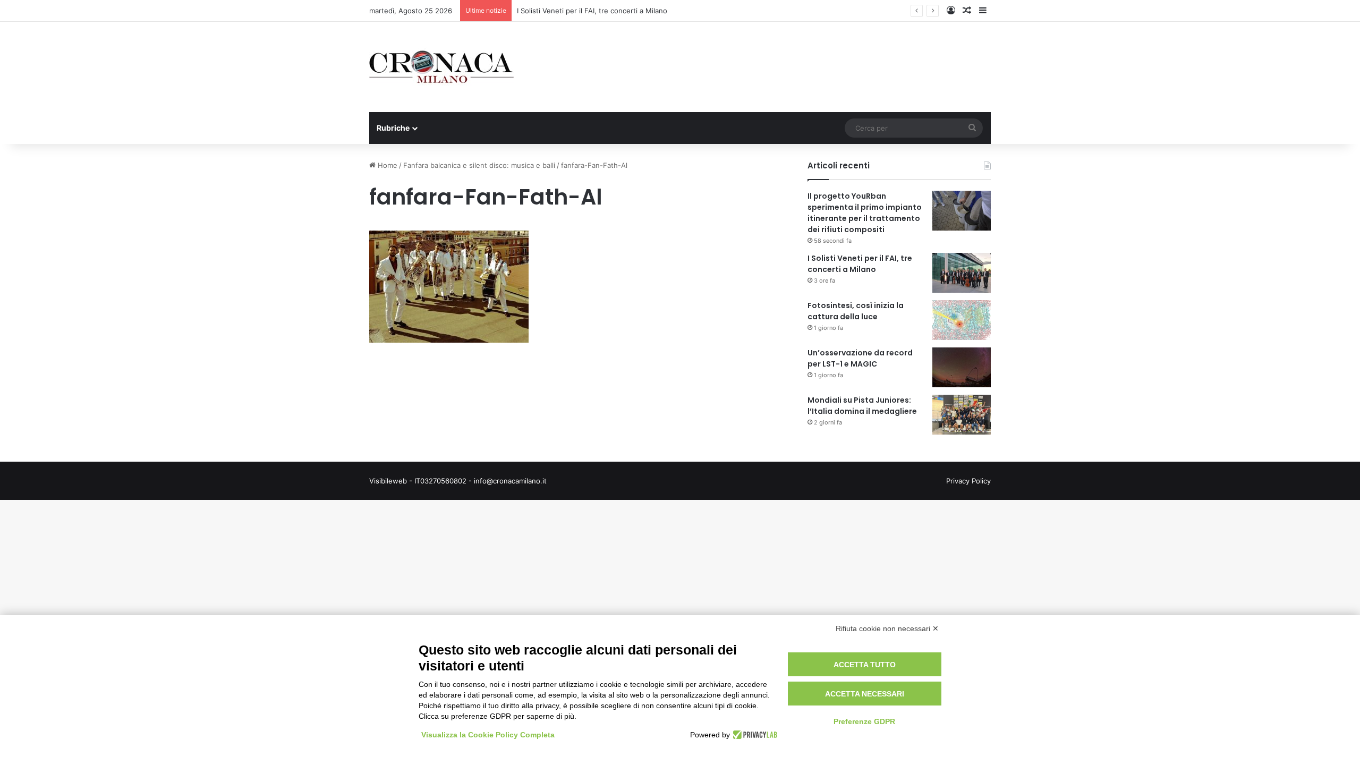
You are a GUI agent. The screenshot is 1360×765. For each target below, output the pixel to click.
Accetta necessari (864, 694)
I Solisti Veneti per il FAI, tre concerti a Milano (592, 10)
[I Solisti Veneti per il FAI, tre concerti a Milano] (961, 273)
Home (386, 165)
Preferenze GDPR (864, 721)
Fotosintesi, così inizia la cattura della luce (856, 311)
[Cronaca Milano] (441, 67)
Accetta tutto (865, 664)
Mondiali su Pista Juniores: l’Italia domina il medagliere (862, 405)
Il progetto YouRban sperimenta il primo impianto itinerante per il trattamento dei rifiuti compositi (865, 213)
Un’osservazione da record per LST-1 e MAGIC (860, 358)
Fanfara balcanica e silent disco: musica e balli (479, 165)
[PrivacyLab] (753, 734)
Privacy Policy (968, 481)
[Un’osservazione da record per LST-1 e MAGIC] (961, 367)
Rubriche (393, 127)
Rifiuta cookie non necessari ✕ (887, 628)
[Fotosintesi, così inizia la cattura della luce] (961, 320)
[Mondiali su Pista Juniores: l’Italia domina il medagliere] (961, 415)
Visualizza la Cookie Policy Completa (488, 734)
